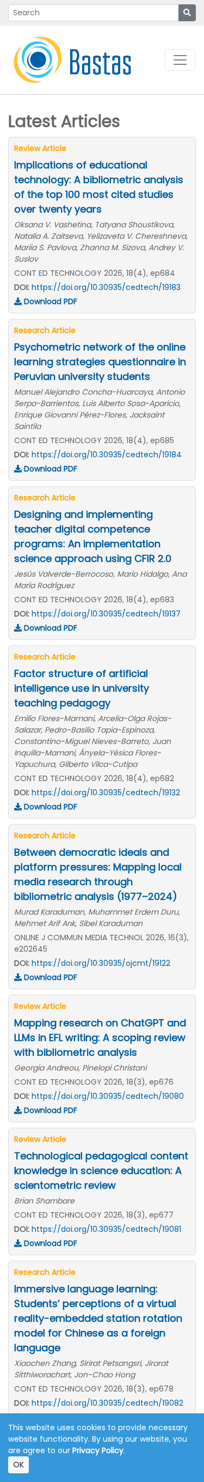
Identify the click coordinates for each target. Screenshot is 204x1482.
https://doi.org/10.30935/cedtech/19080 (108, 1096)
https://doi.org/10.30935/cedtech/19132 (106, 792)
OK (18, 1464)
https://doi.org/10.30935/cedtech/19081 (106, 1229)
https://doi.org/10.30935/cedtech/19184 (107, 454)
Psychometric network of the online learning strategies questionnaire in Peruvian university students (100, 361)
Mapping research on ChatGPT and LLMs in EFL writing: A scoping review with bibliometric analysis (100, 1037)
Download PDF (49, 301)
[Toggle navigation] (180, 60)
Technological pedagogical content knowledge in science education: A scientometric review (101, 1170)
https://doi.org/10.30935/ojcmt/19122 (101, 963)
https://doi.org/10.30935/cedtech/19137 (106, 613)
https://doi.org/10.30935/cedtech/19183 (106, 287)
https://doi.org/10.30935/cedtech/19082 (107, 1403)
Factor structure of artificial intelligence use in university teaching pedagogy (81, 688)
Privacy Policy (97, 1450)
